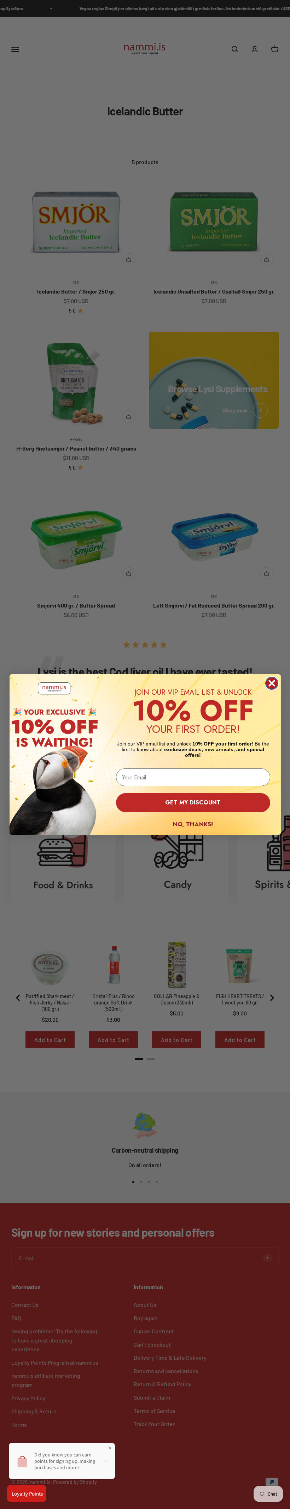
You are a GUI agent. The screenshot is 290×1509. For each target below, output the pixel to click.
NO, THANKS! (193, 824)
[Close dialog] (272, 683)
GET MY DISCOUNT (193, 802)
